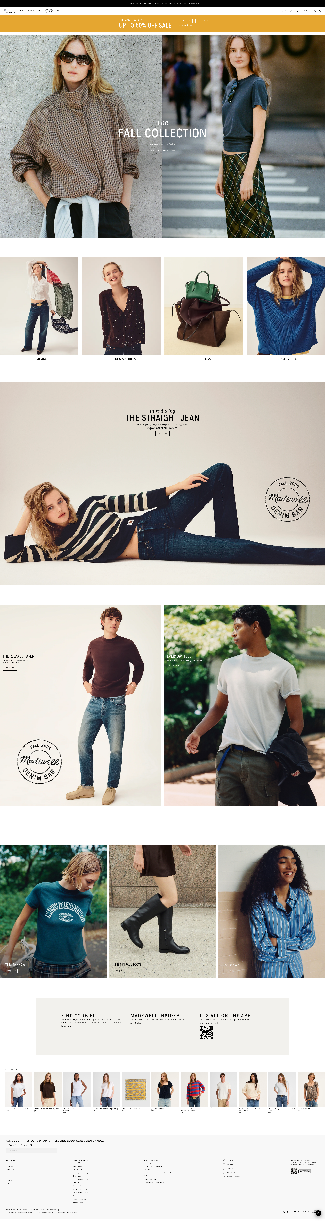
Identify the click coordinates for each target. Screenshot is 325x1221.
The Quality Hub (150, 1169)
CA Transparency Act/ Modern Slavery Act (43, 1209)
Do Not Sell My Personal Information (19, 1212)
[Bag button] (320, 11)
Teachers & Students (80, 1189)
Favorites (9, 1166)
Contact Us (77, 1163)
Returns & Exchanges (14, 1173)
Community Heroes (80, 1186)
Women (31, 11)
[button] (29, 1074)
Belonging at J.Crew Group (154, 1182)
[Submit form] (55, 1151)
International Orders (80, 1192)
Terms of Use (10, 1209)
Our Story (147, 1163)
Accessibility (77, 1196)
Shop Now (195, 3)
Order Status (78, 1166)
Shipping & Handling (80, 1173)
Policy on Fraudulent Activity (44, 1212)
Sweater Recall (78, 1202)
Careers (76, 1183)
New (22, 11)
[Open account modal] (315, 11)
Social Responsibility (151, 1179)
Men (39, 11)
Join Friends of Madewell (153, 1166)
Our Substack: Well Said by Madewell (158, 1173)
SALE (59, 11)
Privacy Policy (22, 1209)
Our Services (77, 1169)
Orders (8, 1163)
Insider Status (11, 1169)
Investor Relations (79, 1199)
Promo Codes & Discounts (82, 1179)
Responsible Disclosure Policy (66, 1212)
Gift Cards (77, 1176)
